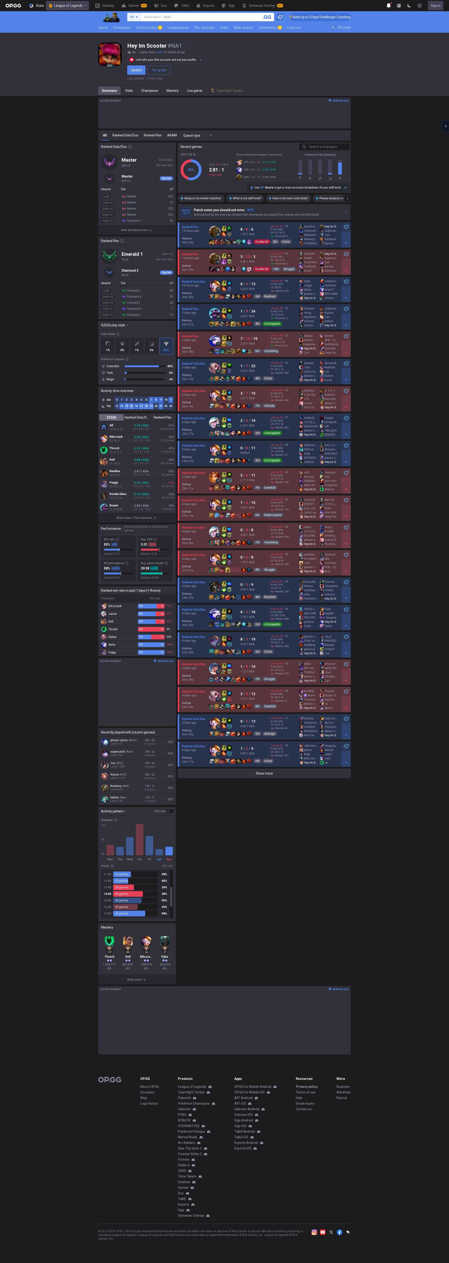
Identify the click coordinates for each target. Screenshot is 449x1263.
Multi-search (243, 27)
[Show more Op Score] (345, 187)
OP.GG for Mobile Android (252, 1087)
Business (343, 1087)
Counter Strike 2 (190, 1154)
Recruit (342, 1098)
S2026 (111, 417)
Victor (286, 241)
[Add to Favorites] (187, 46)
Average (269, 733)
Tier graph (159, 70)
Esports (183, 1204)
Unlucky (269, 405)
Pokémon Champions (194, 1103)
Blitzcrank (116, 436)
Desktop (184, 1182)
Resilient (270, 296)
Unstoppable (272, 323)
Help (299, 1098)
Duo (181, 1193)
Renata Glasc (118, 494)
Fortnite (183, 1159)
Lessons (294, 27)
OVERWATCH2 (188, 1126)
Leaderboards (178, 27)
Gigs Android (243, 1120)
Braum (113, 505)
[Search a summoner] (267, 17)
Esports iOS (242, 1148)
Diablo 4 (184, 1165)
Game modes (148, 27)
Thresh (114, 448)
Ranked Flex (162, 417)
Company (147, 1092)
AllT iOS (240, 1103)
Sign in (436, 5)
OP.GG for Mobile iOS (249, 1092)
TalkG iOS (241, 1137)
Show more (264, 773)
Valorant (184, 1109)
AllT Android (243, 1098)
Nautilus (114, 471)
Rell (112, 459)
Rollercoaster (273, 515)
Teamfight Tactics (191, 1092)
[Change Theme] (409, 5)
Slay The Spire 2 (190, 1148)
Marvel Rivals (187, 1137)
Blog (143, 1098)
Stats (224, 27)
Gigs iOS (240, 1126)
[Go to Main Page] (13, 5)
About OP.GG (149, 1087)
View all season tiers (134, 230)
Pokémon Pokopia (191, 1131)
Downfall (269, 487)
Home (103, 27)
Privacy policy (307, 1087)
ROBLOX (184, 1120)
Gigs (181, 1210)
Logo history (149, 1103)
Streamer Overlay (191, 1215)
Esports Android (246, 1143)
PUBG (182, 1115)
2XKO (182, 1171)
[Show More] (388, 5)
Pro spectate (204, 27)
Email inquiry (305, 1103)
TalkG (182, 1199)
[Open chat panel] (445, 126)
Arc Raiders (186, 1143)
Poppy (113, 482)
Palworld (184, 1098)
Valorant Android (246, 1109)
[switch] (164, 811)
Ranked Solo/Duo (137, 417)
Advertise (344, 1092)
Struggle (289, 269)
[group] (137, 894)
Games (183, 1187)
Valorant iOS (243, 1115)
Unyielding (271, 351)
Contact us (304, 1109)
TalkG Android (244, 1131)
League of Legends (68, 5)
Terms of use (305, 1092)
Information (270, 27)
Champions (122, 27)
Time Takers (187, 1176)
